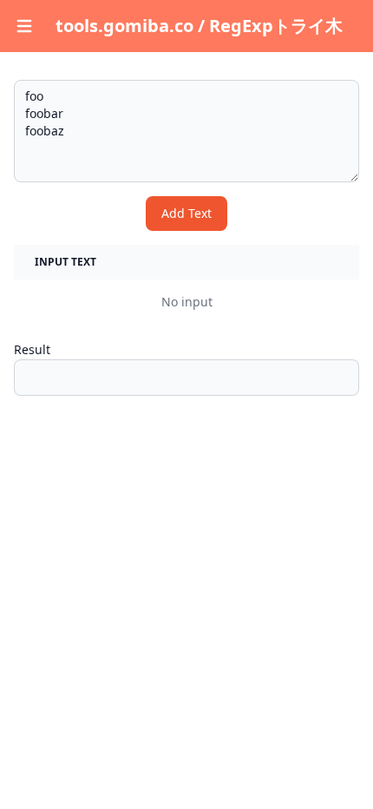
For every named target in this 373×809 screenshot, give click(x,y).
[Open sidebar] (24, 26)
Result (32, 349)
